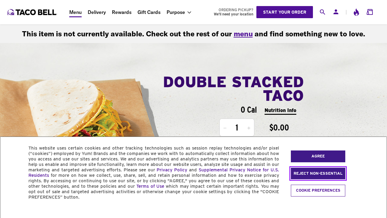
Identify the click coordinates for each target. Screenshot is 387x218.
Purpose (176, 12)
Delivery (97, 12)
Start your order (284, 12)
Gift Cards (149, 12)
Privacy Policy (172, 170)
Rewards (122, 12)
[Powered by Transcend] (10, 210)
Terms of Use (150, 186)
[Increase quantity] (249, 128)
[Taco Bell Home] (33, 12)
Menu (75, 12)
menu (243, 33)
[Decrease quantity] (225, 128)
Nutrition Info (280, 110)
